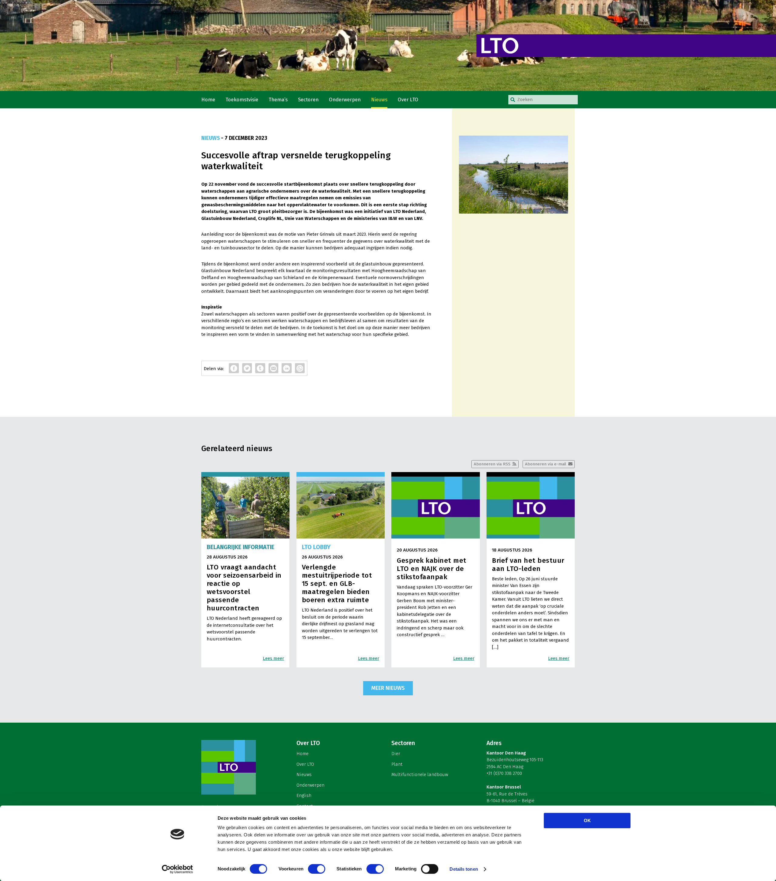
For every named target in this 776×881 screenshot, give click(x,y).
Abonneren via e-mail (545, 464)
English (303, 795)
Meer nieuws (388, 688)
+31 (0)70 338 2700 (504, 773)
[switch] (316, 869)
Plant (397, 764)
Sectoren (308, 100)
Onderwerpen (345, 100)
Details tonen (464, 869)
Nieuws (379, 100)
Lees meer (273, 658)
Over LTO (408, 100)
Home (208, 100)
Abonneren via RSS (492, 464)
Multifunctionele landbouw (419, 774)
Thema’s (278, 100)
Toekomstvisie (242, 100)
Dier (395, 753)
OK (587, 820)
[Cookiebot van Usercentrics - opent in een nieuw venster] (177, 869)
